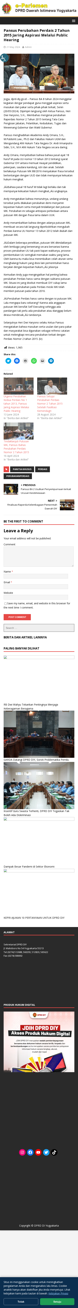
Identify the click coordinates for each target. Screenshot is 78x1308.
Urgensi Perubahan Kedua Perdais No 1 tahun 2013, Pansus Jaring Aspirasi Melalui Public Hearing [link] (16, 404)
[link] (4, 58)
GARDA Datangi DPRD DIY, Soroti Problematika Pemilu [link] (36, 759)
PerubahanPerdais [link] (17, 476)
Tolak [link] (21, 1301)
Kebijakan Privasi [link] (58, 1293)
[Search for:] (39, 628)
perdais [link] (42, 469)
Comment (9, 544)
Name (8, 571)
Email (7, 582)
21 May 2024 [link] (13, 47)
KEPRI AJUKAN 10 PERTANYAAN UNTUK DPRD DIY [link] (34, 917)
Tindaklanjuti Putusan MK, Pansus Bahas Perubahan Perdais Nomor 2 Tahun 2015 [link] (16, 447)
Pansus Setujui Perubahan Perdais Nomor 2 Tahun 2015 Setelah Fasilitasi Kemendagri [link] (50, 404)
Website (8, 592)
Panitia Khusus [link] (22, 469)
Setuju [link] (57, 1301)
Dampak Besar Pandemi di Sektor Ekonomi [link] (29, 866)
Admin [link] (28, 47)
